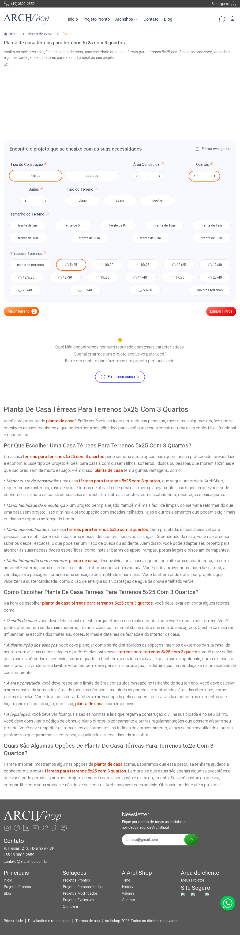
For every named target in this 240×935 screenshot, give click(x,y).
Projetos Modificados (80, 893)
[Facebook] (17, 828)
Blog (168, 19)
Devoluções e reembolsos (49, 921)
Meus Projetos (193, 880)
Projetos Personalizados (83, 887)
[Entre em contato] (222, 19)
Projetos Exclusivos (78, 900)
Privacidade (13, 921)
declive (157, 200)
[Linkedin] (26, 828)
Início (73, 19)
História (128, 887)
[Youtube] (35, 828)
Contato (150, 19)
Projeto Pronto (96, 19)
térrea (35, 176)
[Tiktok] (54, 828)
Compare (70, 906)
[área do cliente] (232, 19)
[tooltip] (46, 164)
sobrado (92, 176)
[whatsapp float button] (227, 903)
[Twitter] (45, 828)
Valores (128, 893)
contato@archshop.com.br (26, 861)
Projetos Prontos (17, 887)
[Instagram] (7, 828)
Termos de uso (87, 921)
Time (126, 880)
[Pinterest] (64, 828)
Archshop (124, 19)
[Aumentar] (214, 176)
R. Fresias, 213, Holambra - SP (29, 848)
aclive (120, 200)
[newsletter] (191, 839)
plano (83, 200)
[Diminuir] (194, 176)
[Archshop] (26, 19)
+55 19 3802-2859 (19, 855)
